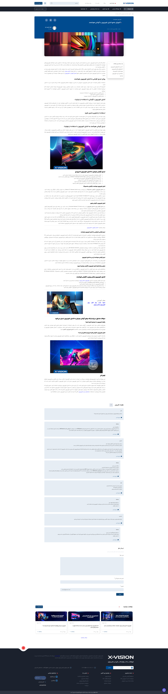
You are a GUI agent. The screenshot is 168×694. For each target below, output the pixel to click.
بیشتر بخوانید (39, 606)
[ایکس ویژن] (128, 3)
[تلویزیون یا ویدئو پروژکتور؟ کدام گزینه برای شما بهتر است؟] (51, 616)
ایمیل (122, 586)
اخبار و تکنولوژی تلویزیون (117, 67)
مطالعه (105, 632)
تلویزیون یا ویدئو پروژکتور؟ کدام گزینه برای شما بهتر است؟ (54, 626)
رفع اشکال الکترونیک (118, 71)
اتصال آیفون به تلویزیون (92, 228)
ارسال (109, 667)
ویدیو (121, 76)
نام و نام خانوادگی (119, 578)
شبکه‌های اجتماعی (52, 673)
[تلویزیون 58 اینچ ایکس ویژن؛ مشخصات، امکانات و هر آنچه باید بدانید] (117, 616)
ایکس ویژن (67, 71)
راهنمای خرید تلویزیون (117, 73)
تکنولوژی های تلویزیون (117, 69)
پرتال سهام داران (88, 3)
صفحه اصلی (112, 3)
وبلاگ (104, 3)
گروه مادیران (57, 656)
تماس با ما (97, 3)
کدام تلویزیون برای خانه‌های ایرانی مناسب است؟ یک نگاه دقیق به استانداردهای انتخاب (85, 626)
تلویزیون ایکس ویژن (84, 280)
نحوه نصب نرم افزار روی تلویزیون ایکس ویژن (96, 304)
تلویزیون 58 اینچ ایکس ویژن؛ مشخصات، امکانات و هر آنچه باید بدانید (117, 626)
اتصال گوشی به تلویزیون (71, 73)
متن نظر (121, 555)
